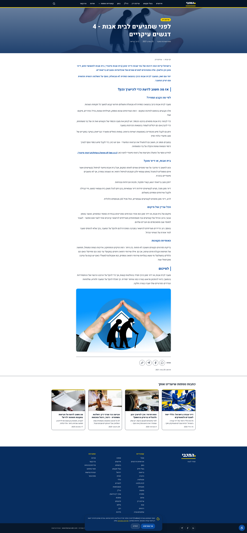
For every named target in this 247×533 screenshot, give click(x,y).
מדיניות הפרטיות (123, 521)
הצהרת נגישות (90, 472)
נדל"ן (126, 3)
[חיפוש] (54, 3)
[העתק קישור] (142, 363)
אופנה (118, 458)
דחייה (135, 526)
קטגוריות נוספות (107, 3)
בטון (119, 3)
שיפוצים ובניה (139, 512)
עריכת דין (136, 3)
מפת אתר (92, 476)
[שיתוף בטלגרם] (149, 363)
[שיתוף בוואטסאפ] (162, 363)
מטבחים (141, 486)
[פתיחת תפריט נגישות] (242, 528)
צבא (142, 505)
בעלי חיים (140, 468)
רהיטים (141, 508)
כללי (119, 479)
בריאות (141, 472)
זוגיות (119, 476)
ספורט (141, 494)
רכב (119, 508)
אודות (92, 3)
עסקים (118, 497)
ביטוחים (118, 465)
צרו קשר (83, 3)
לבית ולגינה (140, 483)
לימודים (118, 483)
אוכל (142, 458)
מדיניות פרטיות (90, 465)
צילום (119, 505)
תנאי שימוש (91, 468)
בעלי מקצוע (148, 3)
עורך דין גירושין (115, 494)
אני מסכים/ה (148, 526)
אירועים (159, 3)
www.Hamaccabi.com (69, 528)
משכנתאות (117, 486)
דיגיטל (118, 472)
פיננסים (118, 501)
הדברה (141, 476)
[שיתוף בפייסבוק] (155, 363)
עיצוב (142, 497)
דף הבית (168, 59)
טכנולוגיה (140, 479)
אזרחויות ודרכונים (137, 461)
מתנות (141, 490)
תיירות (118, 512)
